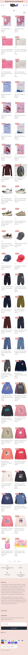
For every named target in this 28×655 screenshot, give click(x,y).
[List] (26, 12)
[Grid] (24, 12)
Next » (18, 561)
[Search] (4, 5)
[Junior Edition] (14, 5)
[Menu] (1, 5)
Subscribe (14, 628)
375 (15, 561)
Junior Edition (6, 650)
